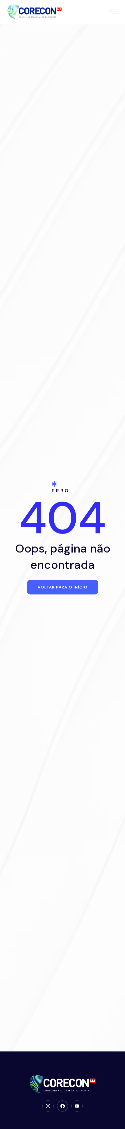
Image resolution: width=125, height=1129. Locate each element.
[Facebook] (62, 1106)
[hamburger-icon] (113, 13)
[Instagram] (48, 1106)
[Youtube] (77, 1106)
